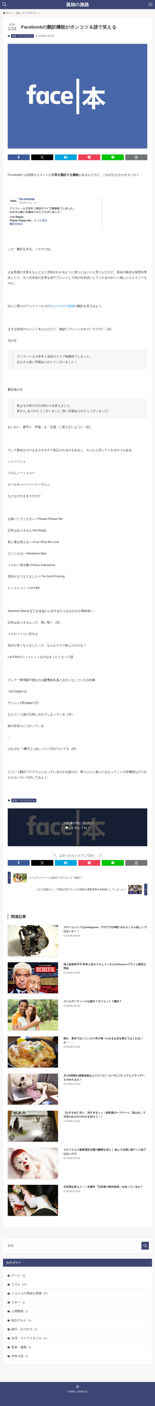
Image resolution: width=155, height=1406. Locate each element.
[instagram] (77, 1386)
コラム (18, 1284)
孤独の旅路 (77, 4)
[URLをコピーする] (136, 157)
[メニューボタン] (150, 4)
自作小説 (19, 1356)
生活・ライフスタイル (22, 36)
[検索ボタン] (4, 4)
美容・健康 (21, 1347)
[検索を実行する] (145, 1246)
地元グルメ (21, 1320)
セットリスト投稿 (62, 306)
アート (18, 1275)
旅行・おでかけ (24, 1329)
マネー (18, 1302)
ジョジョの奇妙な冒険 (29, 1293)
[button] (19, 157)
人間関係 (19, 1311)
